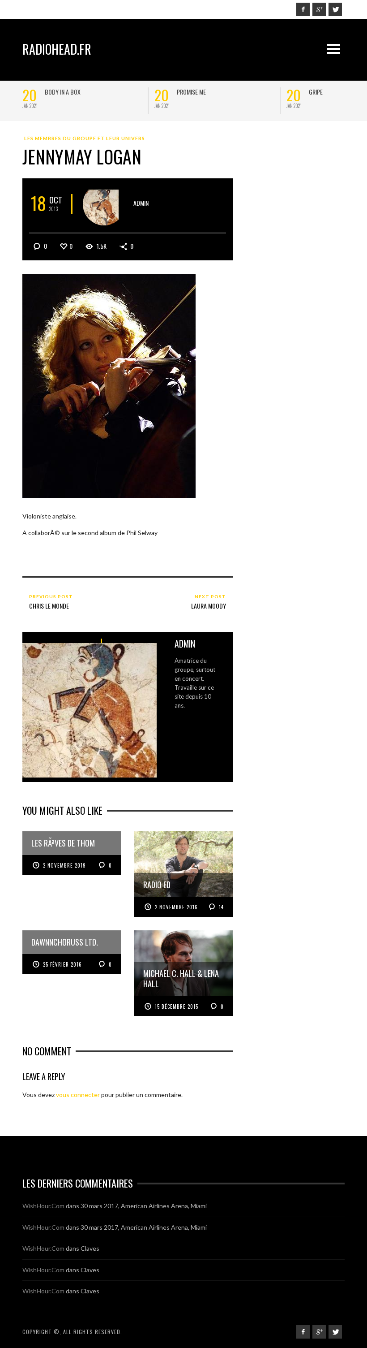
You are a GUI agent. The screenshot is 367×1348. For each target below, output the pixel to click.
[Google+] (319, 9)
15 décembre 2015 (176, 1006)
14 (220, 907)
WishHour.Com (43, 1206)
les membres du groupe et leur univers (84, 138)
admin (141, 202)
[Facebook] (303, 9)
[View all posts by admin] (104, 204)
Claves (90, 1248)
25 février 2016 (62, 964)
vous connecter (78, 1094)
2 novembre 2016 (176, 907)
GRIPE (55, 91)
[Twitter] (335, 9)
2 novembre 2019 (64, 865)
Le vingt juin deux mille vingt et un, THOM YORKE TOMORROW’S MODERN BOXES (226, 98)
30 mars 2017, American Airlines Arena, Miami (144, 1206)
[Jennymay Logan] (109, 385)
